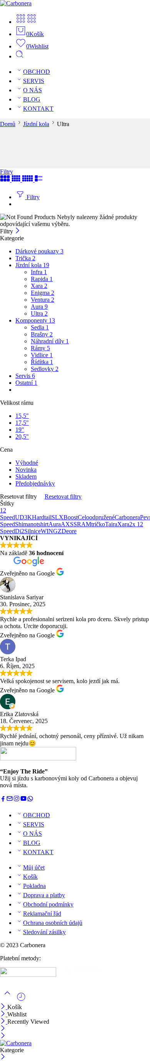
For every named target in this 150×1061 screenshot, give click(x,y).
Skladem (26, 476)
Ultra (39, 313)
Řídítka (42, 362)
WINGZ (51, 531)
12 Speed (7, 514)
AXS (67, 524)
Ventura (42, 299)
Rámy (40, 348)
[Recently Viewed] (21, 999)
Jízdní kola (36, 124)
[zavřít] (3, 1021)
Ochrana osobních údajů (52, 923)
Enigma (42, 292)
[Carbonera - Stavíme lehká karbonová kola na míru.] (16, 3)
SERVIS (33, 81)
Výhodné (26, 462)
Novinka (26, 469)
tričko (98, 524)
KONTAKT (38, 108)
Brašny (42, 334)
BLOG (31, 99)
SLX (57, 517)
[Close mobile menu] (3, 1036)
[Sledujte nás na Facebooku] (3, 800)
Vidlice (42, 355)
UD (19, 517)
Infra (39, 272)
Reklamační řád (42, 913)
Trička (25, 258)
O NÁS (32, 90)
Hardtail (42, 517)
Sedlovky (44, 369)
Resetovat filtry (63, 496)
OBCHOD (36, 71)
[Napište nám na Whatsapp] (30, 800)
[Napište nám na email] (9, 800)
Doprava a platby (44, 895)
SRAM (82, 524)
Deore (69, 531)
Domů (7, 124)
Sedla (40, 327)
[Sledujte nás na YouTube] (23, 800)
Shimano (26, 524)
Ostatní (26, 382)
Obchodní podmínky (48, 904)
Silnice (32, 531)
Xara (39, 286)
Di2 (19, 531)
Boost (70, 517)
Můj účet (34, 867)
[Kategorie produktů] (20, 21)
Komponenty (35, 320)
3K (28, 517)
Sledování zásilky (44, 932)
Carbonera (127, 517)
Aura (39, 306)
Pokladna (34, 886)
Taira (111, 524)
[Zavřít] (17, 231)
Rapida (42, 279)
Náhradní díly (50, 341)
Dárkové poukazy (39, 251)
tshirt (42, 524)
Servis (25, 376)
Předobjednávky (35, 483)
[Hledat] (19, 56)
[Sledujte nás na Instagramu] (16, 800)
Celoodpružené (96, 517)
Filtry (6, 171)
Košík (30, 876)
